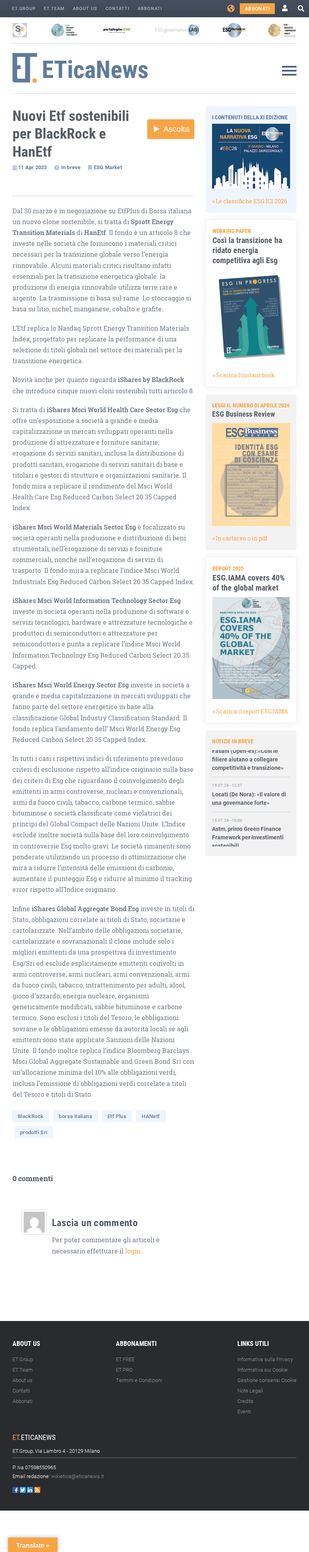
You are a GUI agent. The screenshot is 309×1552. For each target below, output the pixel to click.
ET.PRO (124, 1369)
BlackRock (31, 1116)
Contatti (117, 8)
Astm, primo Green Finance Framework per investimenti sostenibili (248, 829)
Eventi (244, 1411)
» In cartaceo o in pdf (239, 538)
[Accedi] (285, 8)
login (132, 1251)
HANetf (151, 1116)
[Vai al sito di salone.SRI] (19, 30)
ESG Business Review (243, 414)
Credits (245, 1401)
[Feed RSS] (37, 1489)
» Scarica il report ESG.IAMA (250, 711)
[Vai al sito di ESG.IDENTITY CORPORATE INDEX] (282, 30)
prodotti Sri (33, 1132)
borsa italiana (75, 1116)
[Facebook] (16, 1489)
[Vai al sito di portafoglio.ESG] (117, 30)
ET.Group (24, 8)
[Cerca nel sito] (301, 8)
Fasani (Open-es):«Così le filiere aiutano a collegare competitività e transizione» (248, 751)
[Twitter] (23, 1489)
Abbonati (150, 8)
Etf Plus (116, 1116)
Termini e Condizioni (139, 1380)
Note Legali (250, 1390)
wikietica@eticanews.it (77, 1476)
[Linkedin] (30, 1489)
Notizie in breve (232, 741)
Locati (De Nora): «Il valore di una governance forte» (249, 790)
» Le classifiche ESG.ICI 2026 (249, 201)
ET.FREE (125, 1359)
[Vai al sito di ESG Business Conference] (233, 30)
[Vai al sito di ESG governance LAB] (177, 30)
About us (85, 8)
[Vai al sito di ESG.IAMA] (64, 30)
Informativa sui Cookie (262, 1369)
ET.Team (54, 8)
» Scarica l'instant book (243, 375)
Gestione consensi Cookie (267, 1380)
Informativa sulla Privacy (265, 1359)
